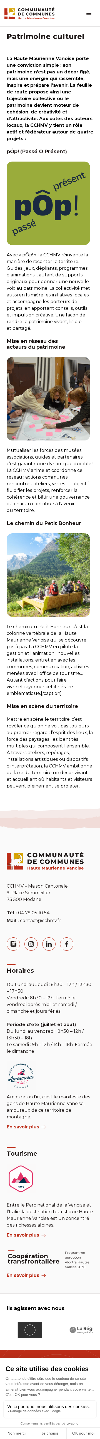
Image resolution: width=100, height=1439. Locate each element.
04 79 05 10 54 (33, 912)
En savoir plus (23, 1127)
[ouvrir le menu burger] (89, 13)
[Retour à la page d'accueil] (29, 13)
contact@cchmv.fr (40, 920)
